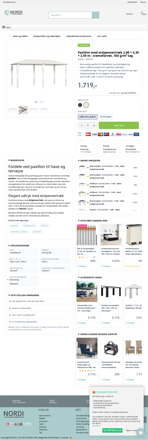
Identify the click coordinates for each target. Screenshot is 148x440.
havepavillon (29, 225)
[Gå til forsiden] (9, 36)
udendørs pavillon (19, 231)
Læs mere (96, 426)
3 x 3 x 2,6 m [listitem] (105, 116)
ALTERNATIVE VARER (91, 277)
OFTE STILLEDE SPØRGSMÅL (25, 295)
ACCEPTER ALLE (112, 430)
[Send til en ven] (133, 45)
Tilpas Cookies (133, 430)
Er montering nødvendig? (24, 321)
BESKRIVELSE (17, 160)
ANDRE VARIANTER (90, 160)
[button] (35, 102)
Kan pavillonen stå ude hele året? (28, 301)
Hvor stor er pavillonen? (23, 314)
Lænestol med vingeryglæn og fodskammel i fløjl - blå (86, 364)
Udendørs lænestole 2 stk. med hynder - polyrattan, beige (134, 364)
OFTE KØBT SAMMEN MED (93, 220)
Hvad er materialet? (21, 308)
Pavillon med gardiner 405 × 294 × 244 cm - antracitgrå (110, 308)
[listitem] (80, 105)
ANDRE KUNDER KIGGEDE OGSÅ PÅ (98, 334)
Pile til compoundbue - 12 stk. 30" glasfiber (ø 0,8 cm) (86, 251)
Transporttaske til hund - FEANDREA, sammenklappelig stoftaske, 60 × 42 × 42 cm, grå (110, 367)
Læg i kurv (119, 125)
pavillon (14, 225)
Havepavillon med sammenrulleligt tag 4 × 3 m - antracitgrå (86, 308)
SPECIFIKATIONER (20, 245)
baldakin (37, 231)
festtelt (44, 225)
